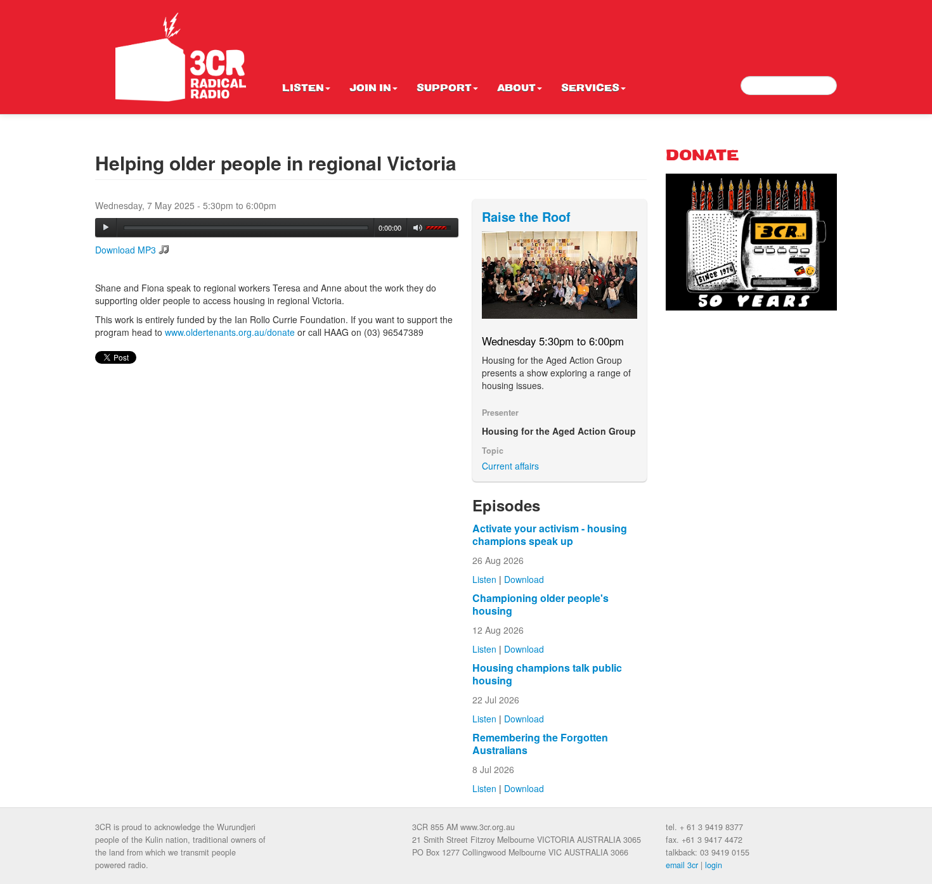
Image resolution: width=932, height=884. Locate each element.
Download (524, 579)
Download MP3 (125, 249)
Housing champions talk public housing (547, 674)
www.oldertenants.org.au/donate (230, 332)
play (106, 227)
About (516, 89)
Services (590, 89)
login (713, 865)
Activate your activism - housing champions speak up (549, 534)
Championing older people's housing (540, 604)
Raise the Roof (526, 216)
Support (444, 89)
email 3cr (682, 865)
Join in (370, 89)
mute (418, 228)
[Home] (180, 57)
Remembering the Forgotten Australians (540, 743)
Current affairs (510, 465)
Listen (303, 89)
